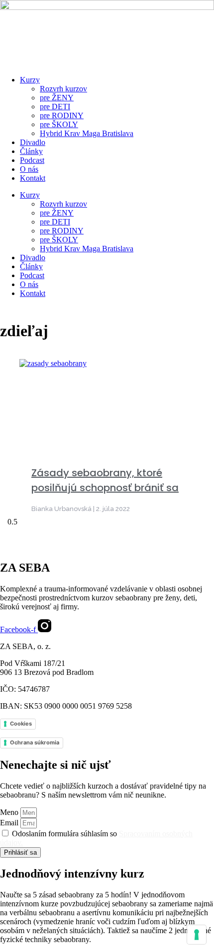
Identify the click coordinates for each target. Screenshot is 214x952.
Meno (10, 812)
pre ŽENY (57, 97)
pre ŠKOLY (59, 124)
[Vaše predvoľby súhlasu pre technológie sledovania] (196, 934)
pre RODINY (62, 115)
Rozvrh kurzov (63, 88)
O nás (29, 169)
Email (10, 822)
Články (31, 151)
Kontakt (32, 178)
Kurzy (30, 79)
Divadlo (32, 142)
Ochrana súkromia (34, 742)
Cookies (21, 723)
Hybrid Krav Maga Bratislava (86, 133)
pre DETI (55, 106)
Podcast (32, 160)
